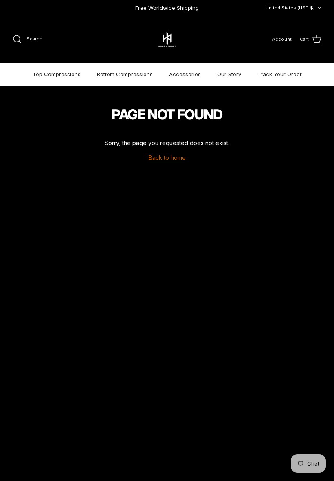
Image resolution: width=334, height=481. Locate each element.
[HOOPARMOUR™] (167, 39)
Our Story (229, 74)
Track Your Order (279, 74)
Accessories (185, 74)
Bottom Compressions (125, 74)
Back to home (167, 157)
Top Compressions (57, 74)
